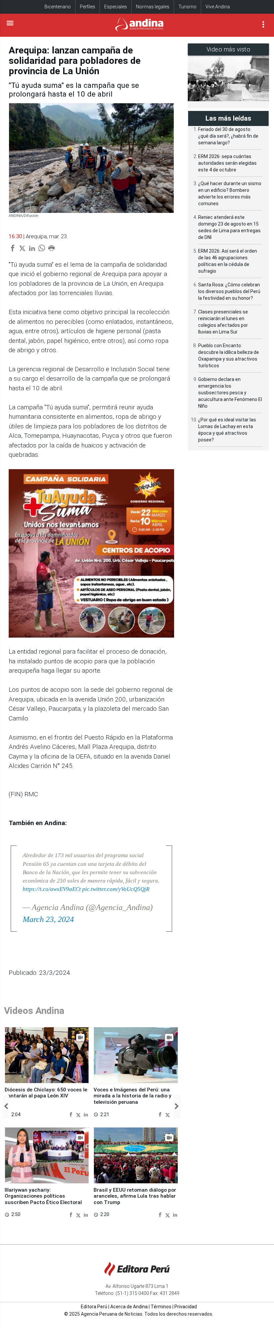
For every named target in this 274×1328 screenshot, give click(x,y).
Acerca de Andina (129, 1306)
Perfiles (87, 6)
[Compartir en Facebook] (72, 1114)
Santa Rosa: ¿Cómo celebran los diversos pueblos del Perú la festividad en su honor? (229, 291)
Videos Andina (34, 1010)
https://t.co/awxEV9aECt (52, 889)
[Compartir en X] (79, 1114)
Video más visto (229, 49)
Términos (161, 1306)
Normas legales (152, 6)
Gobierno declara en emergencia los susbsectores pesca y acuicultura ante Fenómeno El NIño (230, 393)
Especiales (115, 6)
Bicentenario (57, 6)
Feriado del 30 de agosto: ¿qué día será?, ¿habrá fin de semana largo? (228, 136)
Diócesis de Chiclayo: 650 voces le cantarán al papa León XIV (46, 1093)
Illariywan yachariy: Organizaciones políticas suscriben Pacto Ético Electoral (43, 1196)
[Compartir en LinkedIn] (86, 1114)
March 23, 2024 (48, 919)
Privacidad (185, 1306)
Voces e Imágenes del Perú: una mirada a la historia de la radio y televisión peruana (132, 1096)
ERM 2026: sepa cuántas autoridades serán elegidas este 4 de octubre (227, 163)
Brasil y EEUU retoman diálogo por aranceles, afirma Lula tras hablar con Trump (135, 1196)
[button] (5, 1107)
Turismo (187, 6)
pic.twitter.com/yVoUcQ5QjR (115, 889)
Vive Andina (218, 6)
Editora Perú (94, 1306)
